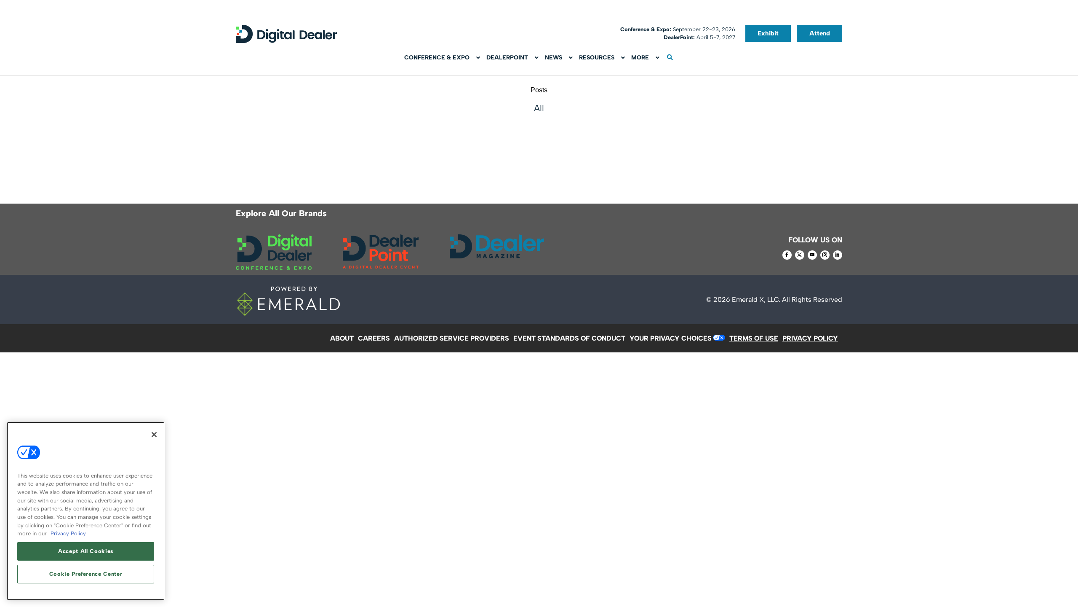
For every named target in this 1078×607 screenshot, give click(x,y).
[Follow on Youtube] (812, 255)
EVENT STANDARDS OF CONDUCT (569, 338)
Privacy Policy (68, 533)
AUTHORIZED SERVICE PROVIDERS (451, 338)
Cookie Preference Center (86, 574)
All (539, 108)
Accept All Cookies (85, 551)
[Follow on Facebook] (787, 255)
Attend (819, 33)
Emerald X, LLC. (756, 299)
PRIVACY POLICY (810, 338)
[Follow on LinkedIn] (837, 255)
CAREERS (374, 338)
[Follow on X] (799, 255)
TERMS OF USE (753, 338)
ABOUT (342, 338)
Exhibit (768, 33)
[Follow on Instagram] (825, 255)
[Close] (154, 434)
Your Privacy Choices (671, 338)
